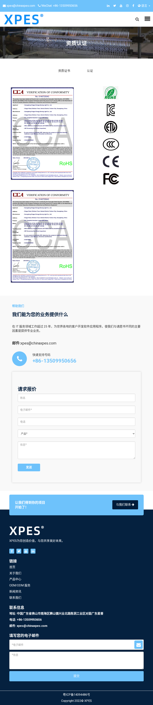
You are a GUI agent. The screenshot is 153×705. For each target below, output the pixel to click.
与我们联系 (124, 504)
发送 (29, 467)
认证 (90, 71)
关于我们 (15, 573)
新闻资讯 (15, 591)
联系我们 (15, 597)
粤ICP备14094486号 (76, 694)
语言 (144, 5)
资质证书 (64, 71)
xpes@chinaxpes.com (21, 5)
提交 (76, 676)
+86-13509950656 (65, 5)
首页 (12, 567)
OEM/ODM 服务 (19, 585)
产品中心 (15, 579)
